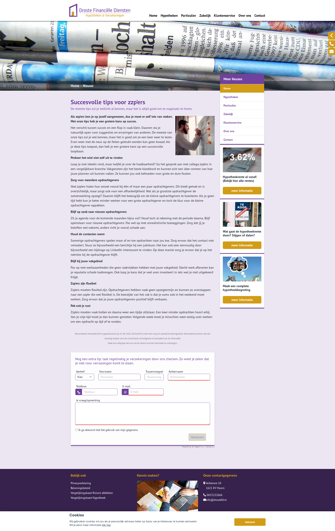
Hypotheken (169, 15)
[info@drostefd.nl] (331, 51)
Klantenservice (224, 15)
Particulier (188, 15)
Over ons (245, 15)
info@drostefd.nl (216, 500)
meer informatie (242, 191)
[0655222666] (331, 43)
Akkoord (250, 522)
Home (153, 15)
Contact (259, 15)
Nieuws (88, 86)
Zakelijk (205, 15)
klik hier (106, 525)
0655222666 (214, 495)
